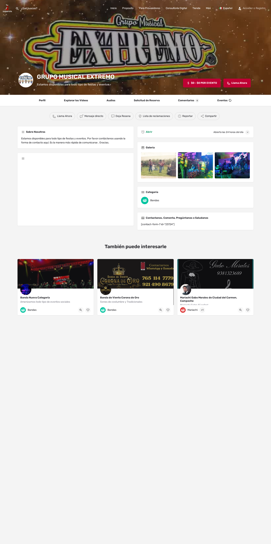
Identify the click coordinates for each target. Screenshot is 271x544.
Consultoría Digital (176, 8)
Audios (111, 100)
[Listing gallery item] (158, 165)
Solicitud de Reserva (147, 100)
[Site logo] (8, 8)
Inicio (113, 8)
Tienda (196, 8)
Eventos (222, 100)
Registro (260, 8)
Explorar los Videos (76, 100)
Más (208, 8)
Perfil (42, 100)
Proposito (127, 8)
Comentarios (188, 100)
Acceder (248, 8)
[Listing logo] (25, 80)
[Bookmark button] (88, 310)
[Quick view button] (81, 310)
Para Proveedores (149, 8)
